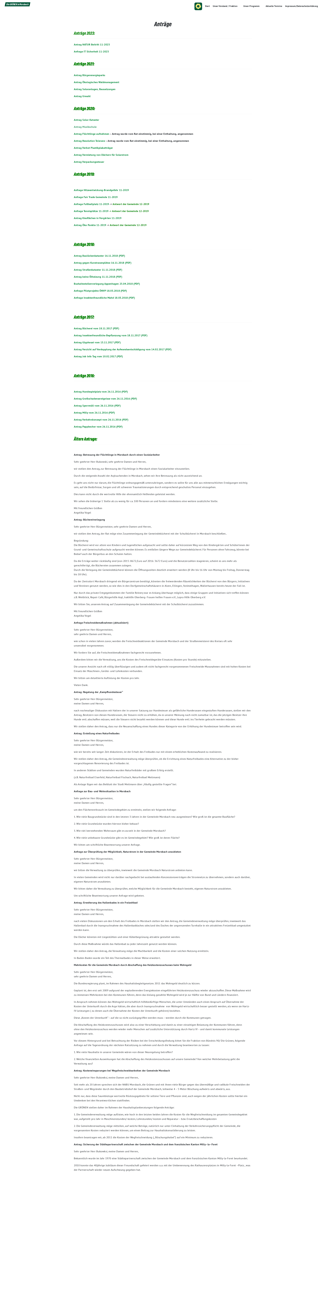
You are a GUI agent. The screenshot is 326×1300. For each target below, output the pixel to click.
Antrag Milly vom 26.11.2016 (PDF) (94, 412)
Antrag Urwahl (82, 96)
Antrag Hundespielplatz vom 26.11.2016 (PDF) (101, 391)
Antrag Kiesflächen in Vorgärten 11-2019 (97, 218)
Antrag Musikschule (85, 127)
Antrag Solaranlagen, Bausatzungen (95, 89)
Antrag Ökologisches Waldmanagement (96, 82)
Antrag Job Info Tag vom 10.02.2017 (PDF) (98, 356)
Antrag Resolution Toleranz (90, 141)
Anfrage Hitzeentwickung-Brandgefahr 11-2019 (101, 190)
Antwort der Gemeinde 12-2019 (131, 204)
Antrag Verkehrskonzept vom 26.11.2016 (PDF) (101, 419)
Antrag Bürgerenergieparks (89, 75)
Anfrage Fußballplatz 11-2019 (92, 204)
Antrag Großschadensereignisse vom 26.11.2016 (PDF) (105, 398)
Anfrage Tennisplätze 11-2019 (91, 211)
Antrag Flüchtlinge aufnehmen (92, 134)
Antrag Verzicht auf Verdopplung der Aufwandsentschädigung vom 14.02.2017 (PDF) (123, 349)
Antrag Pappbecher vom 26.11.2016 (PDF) (98, 426)
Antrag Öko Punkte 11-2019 (90, 225)
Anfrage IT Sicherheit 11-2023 (91, 51)
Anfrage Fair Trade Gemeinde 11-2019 (96, 197)
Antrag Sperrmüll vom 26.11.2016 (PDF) (97, 405)
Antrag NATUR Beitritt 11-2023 (92, 44)
